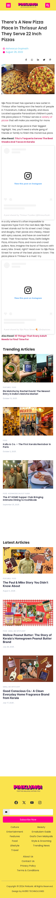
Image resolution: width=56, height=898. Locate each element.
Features (7, 387)
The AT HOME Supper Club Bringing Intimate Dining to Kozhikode (23, 499)
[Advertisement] (28, 747)
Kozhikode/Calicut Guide (19, 493)
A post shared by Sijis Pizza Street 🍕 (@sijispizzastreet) (29, 329)
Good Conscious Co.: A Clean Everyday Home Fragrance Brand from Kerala (26, 694)
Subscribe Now (28, 819)
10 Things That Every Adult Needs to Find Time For (24, 337)
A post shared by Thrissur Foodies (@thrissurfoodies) (28, 215)
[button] (8, 5)
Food (14, 387)
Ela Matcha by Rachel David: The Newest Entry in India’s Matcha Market (26, 392)
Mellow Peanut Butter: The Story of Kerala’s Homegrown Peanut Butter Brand (27, 638)
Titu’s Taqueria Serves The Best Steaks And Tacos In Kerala (27, 140)
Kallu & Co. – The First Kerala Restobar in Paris (27, 446)
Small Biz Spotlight (16, 631)
